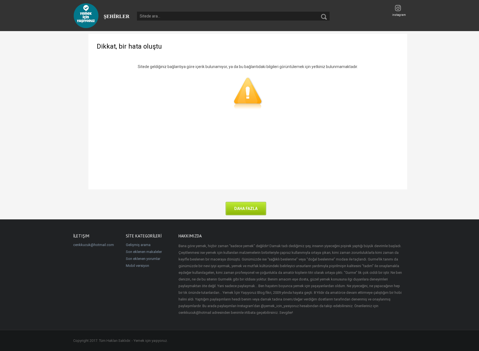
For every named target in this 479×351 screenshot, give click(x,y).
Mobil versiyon (137, 266)
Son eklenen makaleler (144, 252)
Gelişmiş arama (138, 245)
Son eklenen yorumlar (143, 259)
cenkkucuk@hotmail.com (93, 245)
